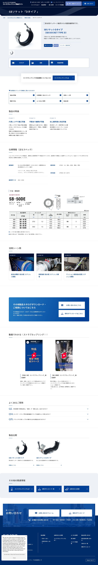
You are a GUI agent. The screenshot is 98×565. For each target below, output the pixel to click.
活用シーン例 (67, 95)
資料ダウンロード (85, 547)
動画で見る (13, 101)
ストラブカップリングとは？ (60, 539)
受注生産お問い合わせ (86, 539)
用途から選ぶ (45, 538)
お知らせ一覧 (84, 543)
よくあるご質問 (41, 101)
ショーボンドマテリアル (58, 2)
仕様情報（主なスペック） (44, 95)
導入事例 (73, 538)
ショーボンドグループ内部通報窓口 (31, 560)
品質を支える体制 (36, 2)
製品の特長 (13, 95)
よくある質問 (46, 2)
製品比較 (66, 101)
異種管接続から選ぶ (46, 542)
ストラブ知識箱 (74, 542)
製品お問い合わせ (85, 535)
